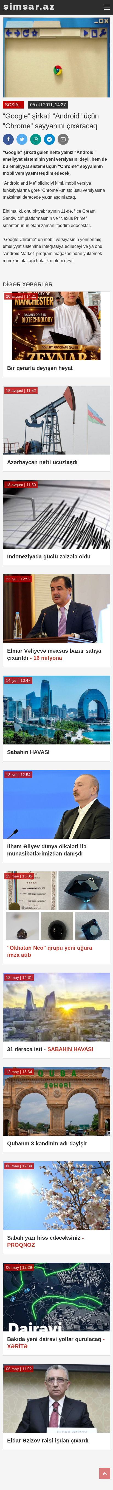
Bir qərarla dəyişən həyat (40, 368)
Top (104, 1473)
